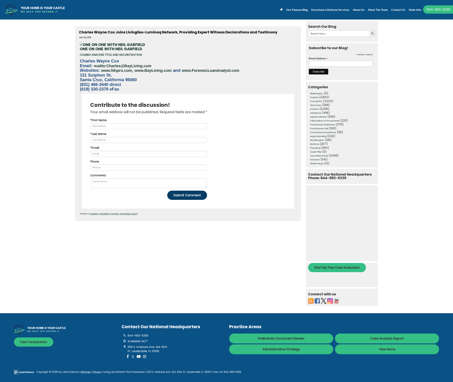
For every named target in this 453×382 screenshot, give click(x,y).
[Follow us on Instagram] (330, 300)
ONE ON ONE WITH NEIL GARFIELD (111, 49)
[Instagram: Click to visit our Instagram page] (144, 357)
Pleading (315, 148)
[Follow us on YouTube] (336, 300)
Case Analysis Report (387, 338)
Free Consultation (33, 342)
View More (387, 349)
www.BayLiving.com (153, 70)
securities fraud (128, 213)
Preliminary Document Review (281, 338)
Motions (314, 144)
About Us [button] (359, 9)
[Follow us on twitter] (323, 300)
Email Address (318, 58)
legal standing (318, 136)
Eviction (115, 213)
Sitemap (86, 372)
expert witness (318, 116)
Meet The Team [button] (378, 9)
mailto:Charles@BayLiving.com (122, 66)
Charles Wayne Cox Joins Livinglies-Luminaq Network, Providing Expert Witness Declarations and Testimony (178, 32)
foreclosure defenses (322, 124)
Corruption (104, 213)
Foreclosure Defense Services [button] (330, 9)
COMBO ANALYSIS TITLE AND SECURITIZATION (111, 55)
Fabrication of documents (325, 120)
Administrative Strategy (281, 349)
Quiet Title (316, 152)
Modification (317, 140)
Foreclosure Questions (323, 132)
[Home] (281, 9)
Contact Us (398, 9)
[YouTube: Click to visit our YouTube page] (139, 357)
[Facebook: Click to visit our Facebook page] (128, 357)
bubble (94, 213)
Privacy (97, 372)
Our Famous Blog (297, 9)
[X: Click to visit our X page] (132, 357)
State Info (415, 9)
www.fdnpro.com (116, 70)
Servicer (315, 159)
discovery (316, 105)
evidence (315, 113)
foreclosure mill (319, 128)
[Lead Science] (24, 372)
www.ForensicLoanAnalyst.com (210, 70)
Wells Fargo (317, 163)
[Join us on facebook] (317, 300)
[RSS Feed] (311, 300)
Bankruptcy (316, 93)
